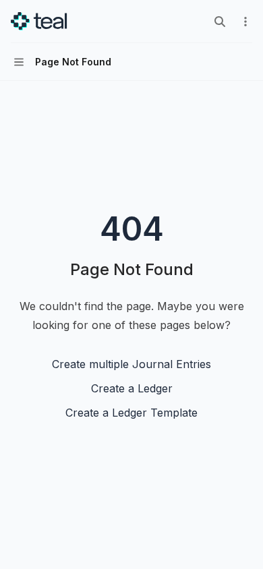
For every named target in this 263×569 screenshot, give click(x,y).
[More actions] (245, 21)
